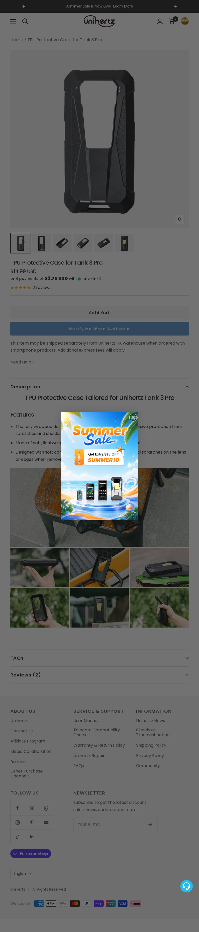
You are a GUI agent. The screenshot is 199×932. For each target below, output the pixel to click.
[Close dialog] (133, 417)
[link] (99, 466)
